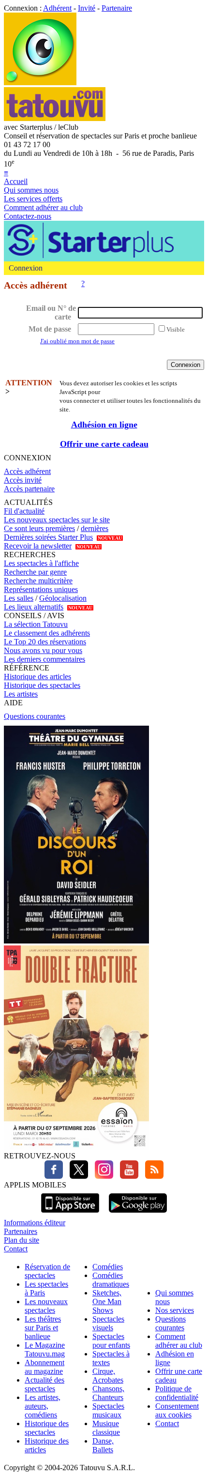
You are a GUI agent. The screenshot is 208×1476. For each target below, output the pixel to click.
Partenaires (20, 1231)
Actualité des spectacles (44, 1384)
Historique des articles (37, 676)
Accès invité (23, 480)
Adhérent (57, 8)
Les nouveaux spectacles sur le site (57, 520)
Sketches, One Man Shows (106, 1301)
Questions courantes (34, 716)
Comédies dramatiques (110, 1279)
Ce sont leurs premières (39, 528)
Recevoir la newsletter (38, 546)
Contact (16, 1249)
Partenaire (117, 8)
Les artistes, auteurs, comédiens (42, 1406)
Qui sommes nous (31, 190)
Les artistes (21, 694)
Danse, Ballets (103, 1445)
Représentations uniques (41, 589)
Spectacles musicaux (108, 1410)
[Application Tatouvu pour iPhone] (70, 1214)
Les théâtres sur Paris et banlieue (43, 1327)
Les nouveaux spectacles (46, 1305)
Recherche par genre (35, 572)
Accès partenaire (29, 489)
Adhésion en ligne (104, 424)
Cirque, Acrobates (107, 1375)
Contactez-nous (27, 216)
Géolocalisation (63, 598)
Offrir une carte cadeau (104, 444)
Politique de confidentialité (176, 1393)
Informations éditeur (34, 1222)
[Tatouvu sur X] (76, 1176)
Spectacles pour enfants (111, 1340)
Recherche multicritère (38, 581)
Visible (175, 329)
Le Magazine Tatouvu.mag (45, 1349)
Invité (86, 8)
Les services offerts (33, 199)
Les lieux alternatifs (33, 607)
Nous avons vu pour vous (43, 650)
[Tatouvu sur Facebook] (54, 1176)
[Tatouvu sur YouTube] (126, 1176)
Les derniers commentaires (44, 659)
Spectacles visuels (108, 1323)
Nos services (174, 1310)
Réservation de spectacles (47, 1271)
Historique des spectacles (42, 685)
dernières (94, 528)
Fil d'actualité (24, 511)
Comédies (107, 1267)
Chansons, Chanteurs (108, 1393)
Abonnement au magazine (44, 1366)
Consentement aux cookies (177, 1410)
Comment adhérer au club (43, 207)
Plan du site (21, 1240)
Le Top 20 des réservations (45, 642)
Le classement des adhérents (47, 633)
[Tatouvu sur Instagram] (101, 1176)
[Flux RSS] (151, 1176)
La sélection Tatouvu (36, 624)
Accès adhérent (27, 471)
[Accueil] (40, 82)
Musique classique (106, 1427)
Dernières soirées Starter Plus (48, 537)
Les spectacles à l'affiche (41, 563)
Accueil (16, 181)
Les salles (18, 598)
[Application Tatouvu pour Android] (138, 1214)
